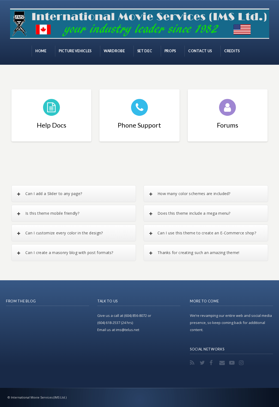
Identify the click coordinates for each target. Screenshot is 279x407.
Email (222, 362)
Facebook (213, 362)
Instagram (242, 362)
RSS (193, 362)
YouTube (232, 362)
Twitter (203, 362)
